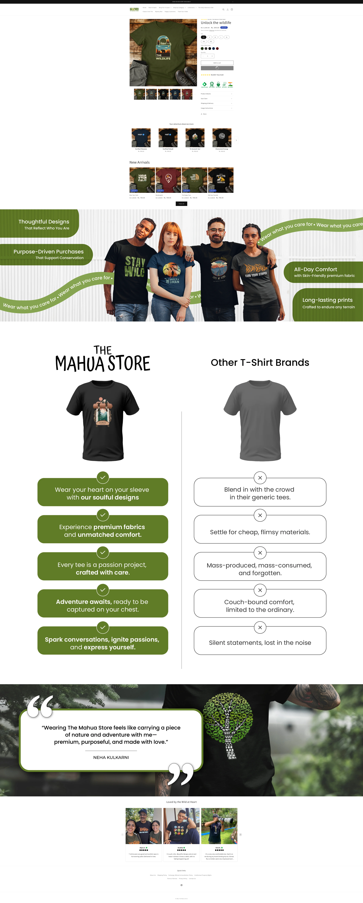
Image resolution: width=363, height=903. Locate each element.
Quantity (203, 52)
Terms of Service (172, 878)
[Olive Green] (202, 48)
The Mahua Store (183, 898)
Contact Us (192, 878)
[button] (165, 8)
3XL (211, 41)
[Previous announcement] (130, 2)
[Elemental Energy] (221, 137)
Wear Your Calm (134, 195)
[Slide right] (195, 94)
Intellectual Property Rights (203, 875)
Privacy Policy (183, 878)
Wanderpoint (159, 195)
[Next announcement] (233, 2)
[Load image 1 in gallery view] (139, 94)
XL (227, 37)
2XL (204, 41)
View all (181, 204)
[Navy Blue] (213, 48)
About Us (153, 875)
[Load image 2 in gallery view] (151, 94)
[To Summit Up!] (194, 137)
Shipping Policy (162, 875)
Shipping (211, 30)
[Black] (209, 48)
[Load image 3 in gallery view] (163, 94)
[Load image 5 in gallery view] (187, 94)
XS (203, 37)
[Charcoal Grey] (206, 48)
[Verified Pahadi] (168, 137)
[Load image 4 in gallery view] (175, 94)
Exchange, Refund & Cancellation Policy (181, 875)
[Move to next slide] (240, 834)
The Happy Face (186, 195)
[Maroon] (217, 48)
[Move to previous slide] (122, 834)
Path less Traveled (213, 195)
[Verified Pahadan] (141, 137)
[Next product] (236, 140)
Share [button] (205, 114)
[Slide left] (132, 94)
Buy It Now (210, 67)
